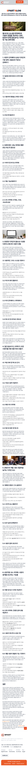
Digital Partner (4, 751)
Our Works (18, 751)
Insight (23, 751)
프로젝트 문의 (21, 725)
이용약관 (13, 763)
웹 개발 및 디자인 (6, 721)
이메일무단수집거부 (20, 763)
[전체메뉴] (26, 2)
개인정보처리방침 (7, 763)
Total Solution (12, 751)
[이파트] (5, 2)
